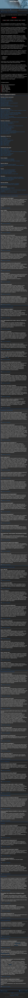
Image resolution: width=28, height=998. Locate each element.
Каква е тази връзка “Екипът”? (6, 155)
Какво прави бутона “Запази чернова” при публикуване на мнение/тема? (13, 131)
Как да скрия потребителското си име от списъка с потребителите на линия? (13, 110)
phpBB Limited (17, 943)
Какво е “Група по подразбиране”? (6, 154)
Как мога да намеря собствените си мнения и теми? (9, 173)
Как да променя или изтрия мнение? (7, 122)
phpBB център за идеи (5, 953)
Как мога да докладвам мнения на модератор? (8, 130)
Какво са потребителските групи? (6, 150)
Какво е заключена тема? (5, 143)
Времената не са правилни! (5, 111)
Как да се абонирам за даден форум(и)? (7, 179)
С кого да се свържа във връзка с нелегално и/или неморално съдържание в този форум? (13, 190)
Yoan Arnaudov (16, 994)
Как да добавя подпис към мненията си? (7, 123)
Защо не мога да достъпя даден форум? (7, 127)
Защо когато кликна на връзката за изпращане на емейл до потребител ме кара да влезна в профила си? (14, 118)
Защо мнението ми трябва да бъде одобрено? (8, 132)
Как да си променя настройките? (6, 109)
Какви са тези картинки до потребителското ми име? (9, 114)
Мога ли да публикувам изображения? (7, 140)
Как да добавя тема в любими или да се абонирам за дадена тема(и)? (12, 178)
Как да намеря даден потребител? (6, 172)
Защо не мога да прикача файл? (6, 128)
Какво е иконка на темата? (5, 145)
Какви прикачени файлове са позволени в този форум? (10, 183)
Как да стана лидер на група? (5, 152)
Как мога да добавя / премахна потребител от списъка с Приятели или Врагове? (12, 166)
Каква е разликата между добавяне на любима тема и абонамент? (12, 177)
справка (10, 964)
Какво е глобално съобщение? (6, 141)
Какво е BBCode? (3, 137)
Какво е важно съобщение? (5, 142)
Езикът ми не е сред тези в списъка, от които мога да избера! (11, 113)
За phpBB (16, 945)
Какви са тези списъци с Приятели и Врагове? (8, 164)
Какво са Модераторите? (5, 149)
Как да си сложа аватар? (5, 115)
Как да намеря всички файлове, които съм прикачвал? (10, 184)
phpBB (7, 357)
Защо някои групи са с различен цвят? (7, 153)
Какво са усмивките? (4, 139)
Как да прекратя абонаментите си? (6, 180)
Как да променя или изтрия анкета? (6, 126)
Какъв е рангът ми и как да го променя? (7, 116)
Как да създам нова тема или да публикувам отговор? (10, 121)
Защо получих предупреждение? (6, 129)
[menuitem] (6, 10)
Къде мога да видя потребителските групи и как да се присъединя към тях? (13, 151)
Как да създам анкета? (4, 124)
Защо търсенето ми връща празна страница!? (8, 171)
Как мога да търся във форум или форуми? (8, 169)
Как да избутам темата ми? (5, 133)
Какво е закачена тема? (5, 144)
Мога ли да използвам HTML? (6, 138)
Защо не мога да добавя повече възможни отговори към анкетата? (12, 125)
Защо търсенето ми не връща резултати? (8, 170)
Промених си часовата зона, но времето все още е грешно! (11, 112)
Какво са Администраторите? (5, 148)
